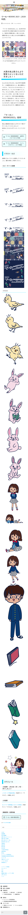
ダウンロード (4, 868)
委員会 (2, 853)
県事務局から (4, 862)
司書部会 (3, 843)
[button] (14, 2)
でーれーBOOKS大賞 (6, 822)
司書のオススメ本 (4, 859)
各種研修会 (3, 851)
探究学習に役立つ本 (5, 841)
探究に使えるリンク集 (5, 840)
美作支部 (3, 848)
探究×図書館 (3, 835)
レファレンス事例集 (5, 866)
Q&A (2, 870)
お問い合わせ (4, 874)
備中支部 (3, 846)
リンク (2, 876)
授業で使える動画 (4, 838)
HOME (2, 832)
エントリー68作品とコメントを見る (12, 805)
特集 (2, 871)
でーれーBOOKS (17, 23)
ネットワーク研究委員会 (6, 854)
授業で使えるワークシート (6, 837)
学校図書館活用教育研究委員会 (7, 856)
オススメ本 (3, 857)
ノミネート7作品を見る (8, 793)
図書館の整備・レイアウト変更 (7, 873)
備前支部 (3, 845)
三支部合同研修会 (4, 849)
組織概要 (3, 833)
